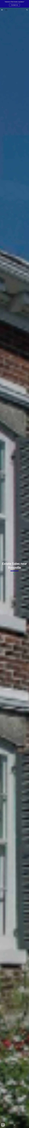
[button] (2, 10)
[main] (14, 566)
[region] (14, 4)
